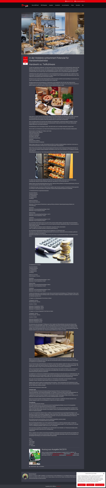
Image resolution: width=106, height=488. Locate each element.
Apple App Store (69, 455)
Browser (72, 453)
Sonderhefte (57, 5)
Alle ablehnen (90, 484)
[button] (103, 473)
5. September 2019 (25, 59)
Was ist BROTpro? (35, 5)
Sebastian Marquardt (33, 466)
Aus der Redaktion (65, 5)
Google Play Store (55, 455)
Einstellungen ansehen (100, 484)
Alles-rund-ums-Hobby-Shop (58, 453)
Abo (83, 5)
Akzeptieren (81, 484)
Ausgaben (51, 5)
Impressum (58, 486)
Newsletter (78, 5)
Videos (72, 5)
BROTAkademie (44, 5)
